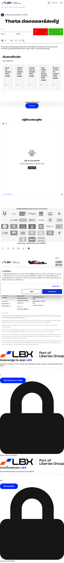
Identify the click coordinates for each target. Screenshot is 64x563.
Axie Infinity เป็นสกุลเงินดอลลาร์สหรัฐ (44, 73)
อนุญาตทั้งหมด (52, 291)
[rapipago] (41, 220)
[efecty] (32, 220)
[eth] (59, 233)
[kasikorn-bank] (4, 226)
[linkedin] (18, 248)
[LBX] (7, 2)
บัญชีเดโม (4, 297)
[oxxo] (23, 220)
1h (15, 40)
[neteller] (41, 239)
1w (23, 40)
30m (11, 40)
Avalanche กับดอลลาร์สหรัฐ (32, 71)
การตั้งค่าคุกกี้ (55, 286)
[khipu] (32, 213)
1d (19, 40)
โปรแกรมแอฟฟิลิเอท (23, 309)
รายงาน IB (20, 303)
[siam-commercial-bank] (23, 226)
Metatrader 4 (6, 303)
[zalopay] (50, 226)
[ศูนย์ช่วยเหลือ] (49, 3)
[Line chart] (5, 40)
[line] (29, 248)
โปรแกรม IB (20, 296)
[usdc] (50, 233)
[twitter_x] (8, 248)
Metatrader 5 (6, 306)
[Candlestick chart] (2, 40)
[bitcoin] (23, 239)
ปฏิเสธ (32, 291)
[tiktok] (24, 248)
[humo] (23, 213)
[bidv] (59, 226)
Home (2, 7)
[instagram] (13, 248)
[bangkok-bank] (32, 226)
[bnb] (41, 233)
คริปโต (10, 7)
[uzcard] (4, 213)
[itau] (41, 213)
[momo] (41, 226)
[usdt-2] (32, 233)
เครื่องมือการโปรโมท (23, 300)
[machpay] (14, 220)
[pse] (4, 220)
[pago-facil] (59, 213)
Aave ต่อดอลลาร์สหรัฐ (8, 71)
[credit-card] (50, 213)
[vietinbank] (14, 233)
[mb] (4, 233)
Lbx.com (4, 320)
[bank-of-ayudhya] (14, 226)
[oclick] (14, 213)
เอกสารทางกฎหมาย (38, 305)
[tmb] (59, 220)
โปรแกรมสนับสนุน (22, 298)
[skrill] (32, 239)
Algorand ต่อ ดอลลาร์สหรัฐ (20, 71)
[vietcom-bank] (50, 220)
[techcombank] (23, 233)
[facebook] (3, 248)
